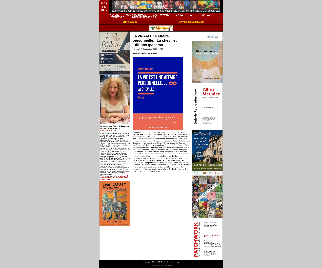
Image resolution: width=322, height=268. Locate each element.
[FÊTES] (161, 28)
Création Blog (168, 265)
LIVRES (179, 15)
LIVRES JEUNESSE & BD (143, 17)
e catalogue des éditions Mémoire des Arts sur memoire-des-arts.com (114, 177)
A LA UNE (114, 15)
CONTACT (207, 15)
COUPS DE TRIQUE (136, 15)
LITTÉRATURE (117, 17)
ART (192, 15)
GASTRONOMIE (161, 15)
